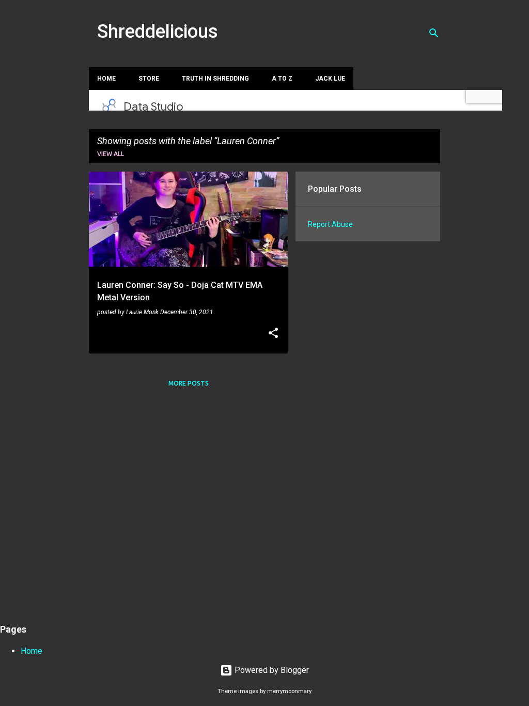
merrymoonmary (289, 691)
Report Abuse (330, 224)
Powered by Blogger (270, 670)
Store (148, 78)
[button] (273, 334)
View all (110, 153)
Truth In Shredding (215, 78)
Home (106, 78)
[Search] (434, 33)
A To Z (282, 78)
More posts (188, 383)
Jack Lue (330, 78)
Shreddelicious (157, 31)
